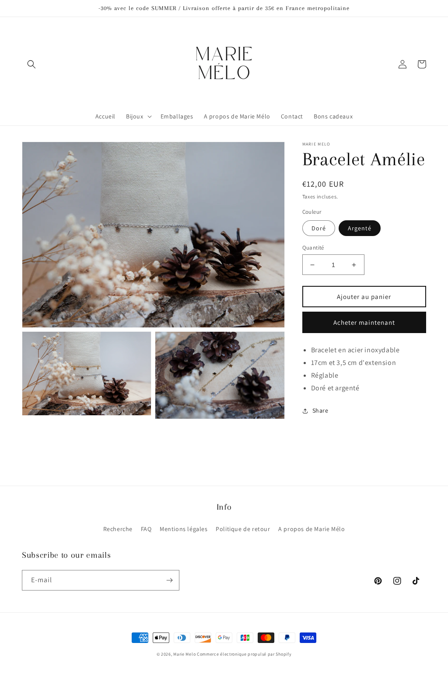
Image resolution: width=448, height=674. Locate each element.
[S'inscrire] (169, 580)
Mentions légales (184, 529)
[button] (31, 64)
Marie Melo (184, 654)
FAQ (146, 529)
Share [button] (320, 410)
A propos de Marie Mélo (311, 529)
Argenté (359, 228)
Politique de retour (243, 529)
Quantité (313, 247)
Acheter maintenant (364, 322)
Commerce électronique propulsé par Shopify (244, 654)
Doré (319, 228)
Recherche (118, 529)
